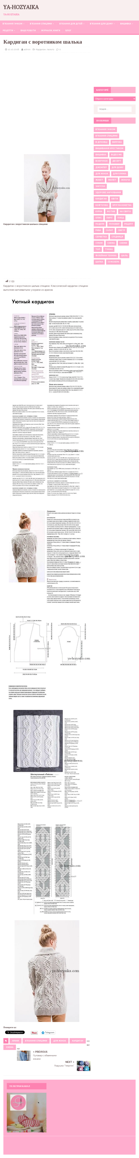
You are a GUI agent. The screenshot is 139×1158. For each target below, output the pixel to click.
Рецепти (8, 30)
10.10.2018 (13, 49)
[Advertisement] (46, 79)
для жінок (59, 1041)
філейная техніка (105, 255)
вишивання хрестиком (109, 148)
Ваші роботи (28, 30)
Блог (68, 30)
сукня (99, 243)
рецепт (128, 224)
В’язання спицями (41, 24)
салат (109, 230)
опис (98, 218)
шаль (124, 255)
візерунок (101, 161)
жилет (112, 180)
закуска (100, 186)
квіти (114, 199)
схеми (123, 243)
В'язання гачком (105, 129)
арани (15, 1041)
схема (9, 1047)
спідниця (117, 237)
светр (121, 230)
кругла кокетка (122, 205)
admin (27, 49)
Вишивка (125, 24)
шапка (99, 262)
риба (98, 230)
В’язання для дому (101, 24)
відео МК (116, 154)
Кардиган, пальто (45, 49)
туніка (109, 249)
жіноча (125, 180)
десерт (116, 161)
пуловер (114, 224)
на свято (125, 211)
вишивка (100, 154)
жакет (99, 180)
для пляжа (119, 173)
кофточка (101, 205)
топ (97, 249)
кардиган (77, 1041)
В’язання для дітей (70, 24)
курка (98, 211)
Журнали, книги (50, 30)
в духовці (101, 142)
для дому (117, 167)
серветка (101, 237)
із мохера (113, 262)
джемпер (101, 167)
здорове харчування (108, 192)
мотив (111, 211)
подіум (99, 224)
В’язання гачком (12, 24)
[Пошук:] (114, 109)
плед (120, 218)
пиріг (109, 218)
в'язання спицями (36, 1041)
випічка (117, 142)
